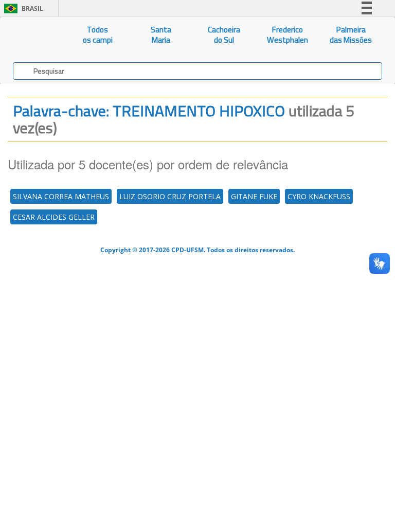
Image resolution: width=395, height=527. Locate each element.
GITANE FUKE (254, 196)
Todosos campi (98, 35)
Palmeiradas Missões (351, 35)
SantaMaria (161, 35)
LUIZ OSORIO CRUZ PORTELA (170, 196)
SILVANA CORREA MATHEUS (61, 196)
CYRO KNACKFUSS (319, 196)
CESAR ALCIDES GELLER (54, 217)
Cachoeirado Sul (224, 35)
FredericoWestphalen (287, 35)
